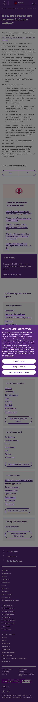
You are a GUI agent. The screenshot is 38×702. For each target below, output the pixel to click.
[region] (19, 351)
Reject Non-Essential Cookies (19, 372)
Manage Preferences (19, 367)
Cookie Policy (9, 355)
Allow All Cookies (19, 361)
